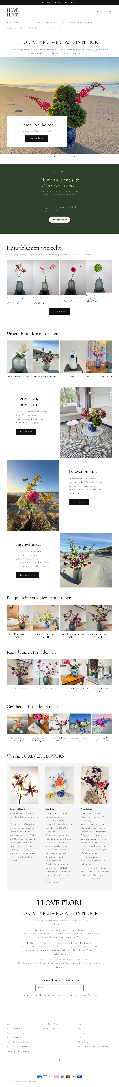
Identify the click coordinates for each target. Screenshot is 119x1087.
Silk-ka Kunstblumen (51, 1028)
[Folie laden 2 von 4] (55, 156)
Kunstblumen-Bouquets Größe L (73, 635)
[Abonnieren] (80, 988)
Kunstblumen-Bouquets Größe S (20, 635)
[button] (35, 22)
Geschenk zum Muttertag (38, 739)
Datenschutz (82, 1042)
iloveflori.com (17, 1081)
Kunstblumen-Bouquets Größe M (46, 635)
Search (10, 1024)
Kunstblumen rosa (14, 1037)
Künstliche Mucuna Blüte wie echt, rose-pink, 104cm (46, 299)
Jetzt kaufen (26, 431)
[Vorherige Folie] (44, 156)
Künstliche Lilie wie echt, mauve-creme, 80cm (19, 299)
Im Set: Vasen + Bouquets (97, 376)
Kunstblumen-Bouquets (45, 376)
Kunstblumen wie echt (18, 376)
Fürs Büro (44, 688)
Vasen (71, 376)
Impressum (82, 1033)
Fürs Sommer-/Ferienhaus (99, 688)
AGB (79, 1037)
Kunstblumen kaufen (15, 1028)
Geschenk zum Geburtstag (17, 739)
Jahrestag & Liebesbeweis (101, 739)
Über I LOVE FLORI (51, 1024)
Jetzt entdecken (82, 138)
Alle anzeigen (59, 311)
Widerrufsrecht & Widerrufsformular (93, 1047)
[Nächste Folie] (68, 156)
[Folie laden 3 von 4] (59, 156)
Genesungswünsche (79, 738)
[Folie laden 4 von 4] (63, 156)
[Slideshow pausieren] (74, 156)
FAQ (79, 1024)
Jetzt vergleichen (59, 219)
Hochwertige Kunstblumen (18, 1051)
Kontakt (80, 1028)
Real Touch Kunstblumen (17, 1047)
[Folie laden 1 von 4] (51, 156)
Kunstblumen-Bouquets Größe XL (99, 635)
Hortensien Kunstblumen (17, 1042)
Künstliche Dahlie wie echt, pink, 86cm (72, 298)
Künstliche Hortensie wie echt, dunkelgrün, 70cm (96, 297)
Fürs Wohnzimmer (18, 688)
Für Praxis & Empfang (71, 688)
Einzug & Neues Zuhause (59, 739)
